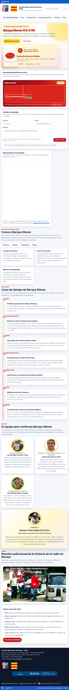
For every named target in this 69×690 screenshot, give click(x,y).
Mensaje (5, 127)
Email (36, 120)
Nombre (5, 120)
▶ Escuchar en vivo (12, 41)
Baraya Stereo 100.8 (28, 683)
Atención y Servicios (45, 17)
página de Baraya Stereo (41, 223)
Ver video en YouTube (12, 640)
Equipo (15, 245)
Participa (57, 17)
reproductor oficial (55, 104)
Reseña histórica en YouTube (49, 683)
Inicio (22, 17)
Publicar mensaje (60, 139)
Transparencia (31, 17)
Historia (6, 245)
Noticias (65, 17)
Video (34, 245)
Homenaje (25, 245)
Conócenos (27, 41)
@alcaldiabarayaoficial (10, 683)
